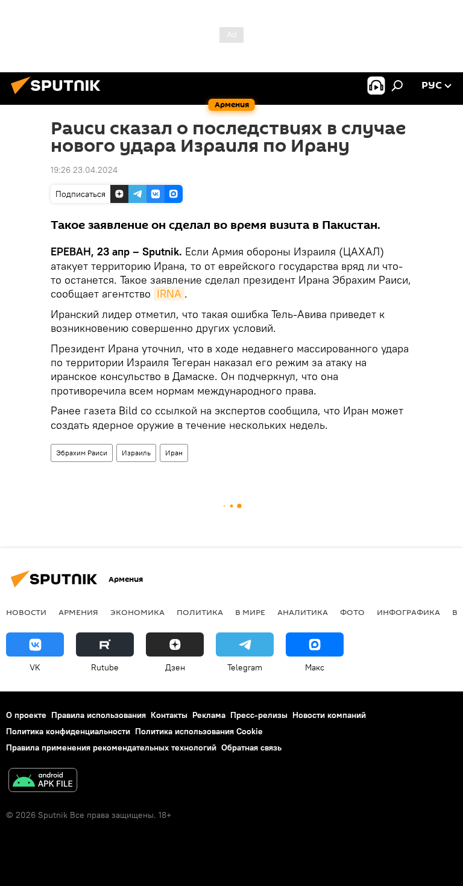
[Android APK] (43, 781)
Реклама (208, 715)
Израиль (136, 452)
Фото (352, 612)
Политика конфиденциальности (68, 731)
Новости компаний (329, 715)
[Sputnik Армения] (59, 95)
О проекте (26, 715)
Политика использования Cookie (199, 731)
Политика (200, 612)
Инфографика (408, 612)
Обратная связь (251, 747)
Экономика (137, 612)
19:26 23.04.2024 (84, 169)
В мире (250, 612)
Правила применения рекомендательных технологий (111, 747)
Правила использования (98, 715)
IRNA (169, 294)
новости (26, 612)
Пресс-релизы (259, 715)
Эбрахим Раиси (81, 452)
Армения (78, 612)
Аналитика (302, 612)
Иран (174, 452)
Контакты (169, 715)
